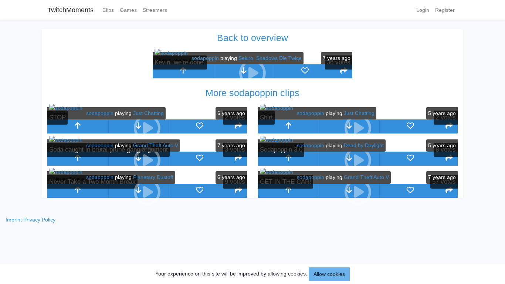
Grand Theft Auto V (155, 145)
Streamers (155, 10)
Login (422, 10)
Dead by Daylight (364, 145)
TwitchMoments (70, 10)
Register (445, 10)
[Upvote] (183, 71)
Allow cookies (329, 274)
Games (128, 10)
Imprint (14, 220)
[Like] (304, 71)
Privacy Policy (39, 220)
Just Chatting (148, 113)
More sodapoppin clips (252, 93)
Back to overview (252, 38)
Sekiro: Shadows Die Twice (270, 58)
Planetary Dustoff (153, 177)
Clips (108, 10)
